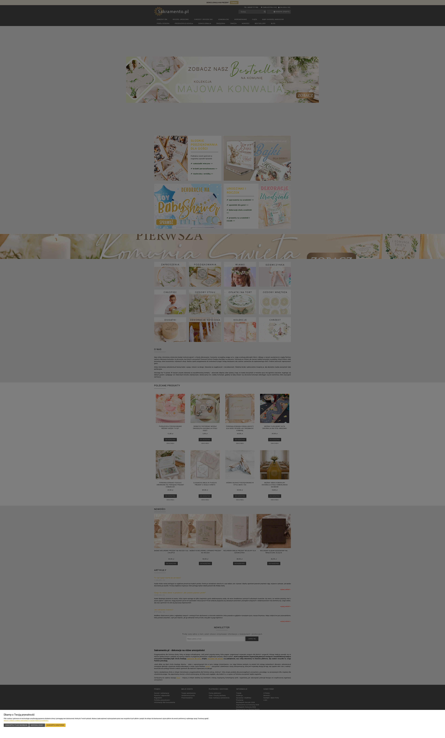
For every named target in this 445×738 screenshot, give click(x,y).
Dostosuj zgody (37, 725)
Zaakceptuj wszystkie (55, 725)
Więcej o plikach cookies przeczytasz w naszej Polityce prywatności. (26, 720)
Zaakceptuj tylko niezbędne (16, 725)
